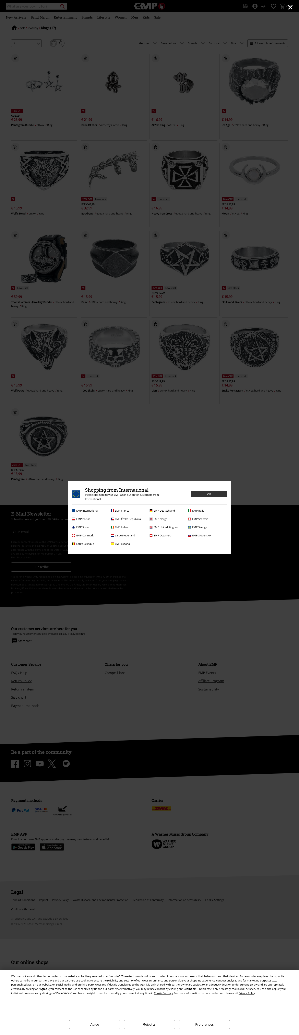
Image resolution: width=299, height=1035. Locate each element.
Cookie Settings (163, 993)
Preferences (204, 1024)
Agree (94, 1024)
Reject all (149, 1024)
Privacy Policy (247, 993)
